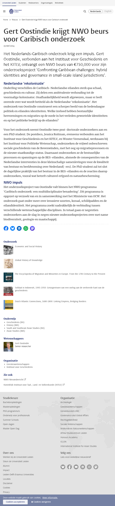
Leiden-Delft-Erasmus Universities (18, 474)
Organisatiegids (47, 3)
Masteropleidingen (11, 406)
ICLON (63, 441)
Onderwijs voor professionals (16, 415)
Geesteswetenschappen (18, 364)
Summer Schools (11, 420)
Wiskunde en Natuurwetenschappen (77, 428)
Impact (6, 470)
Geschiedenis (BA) (15, 322)
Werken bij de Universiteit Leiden (18, 457)
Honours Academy (69, 437)
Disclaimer (7, 483)
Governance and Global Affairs (74, 415)
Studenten (22, 3)
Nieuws (15, 20)
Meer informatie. (50, 497)
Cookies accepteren (15, 501)
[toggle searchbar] (85, 11)
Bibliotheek (59, 3)
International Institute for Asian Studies (78, 446)
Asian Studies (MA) (16, 331)
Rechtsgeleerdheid (68, 420)
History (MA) (13, 325)
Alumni (6, 466)
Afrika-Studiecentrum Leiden (73, 433)
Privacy (6, 492)
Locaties (6, 479)
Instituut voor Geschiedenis (20, 367)
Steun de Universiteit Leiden (16, 461)
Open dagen (8, 424)
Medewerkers (33, 3)
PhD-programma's (11, 411)
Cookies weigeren (42, 501)
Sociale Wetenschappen (71, 424)
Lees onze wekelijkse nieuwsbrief (75, 457)
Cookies (6, 487)
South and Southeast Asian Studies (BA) (26, 328)
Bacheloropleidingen (12, 402)
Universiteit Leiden (9, 3)
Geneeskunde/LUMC (69, 411)
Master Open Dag (11, 428)
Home (5, 20)
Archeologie (65, 402)
